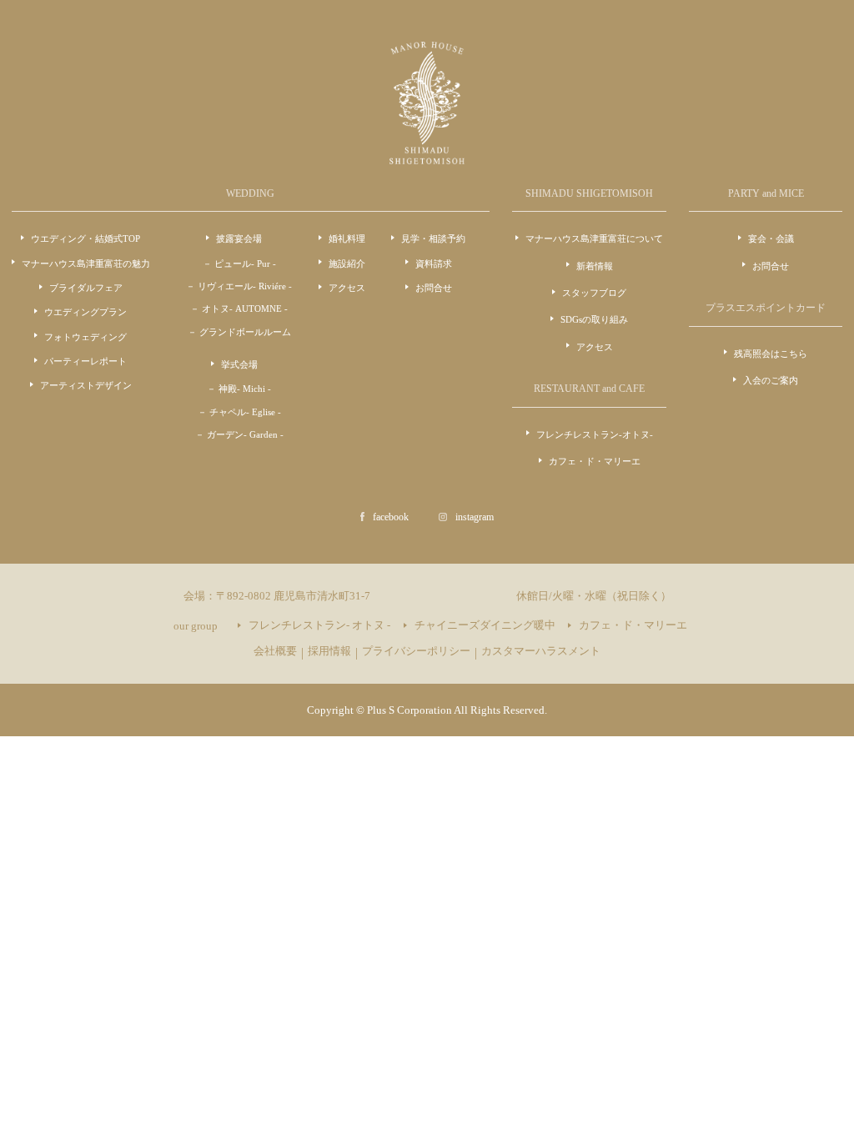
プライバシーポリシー (416, 651)
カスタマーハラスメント (540, 651)
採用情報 (329, 651)
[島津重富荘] (427, 154)
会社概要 (275, 651)
